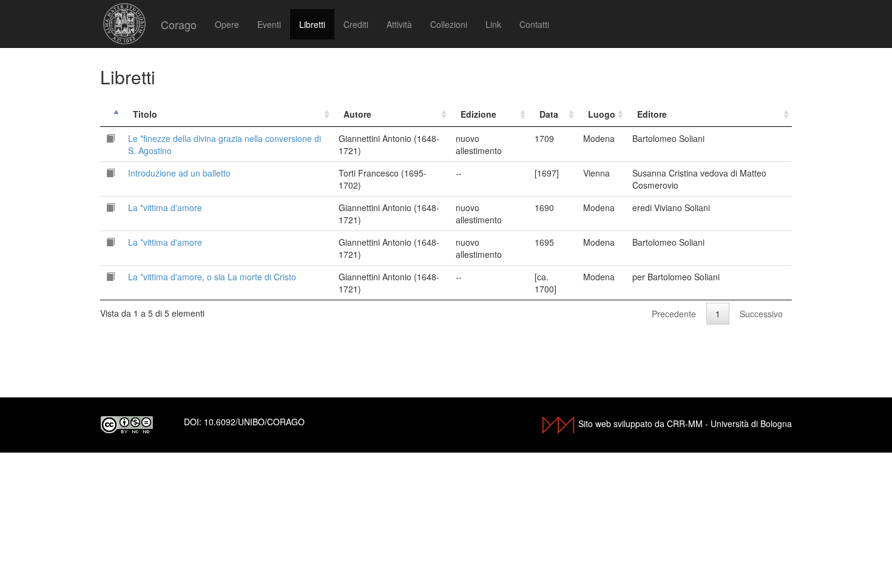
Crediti (355, 24)
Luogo (601, 114)
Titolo (145, 114)
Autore (357, 114)
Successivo (761, 314)
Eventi (269, 24)
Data (548, 114)
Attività (399, 24)
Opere (227, 24)
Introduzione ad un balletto (179, 173)
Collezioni (448, 24)
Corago (179, 24)
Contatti (534, 24)
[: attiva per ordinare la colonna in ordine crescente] (111, 114)
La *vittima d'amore (165, 207)
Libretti (312, 24)
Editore (652, 114)
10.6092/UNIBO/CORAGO (254, 422)
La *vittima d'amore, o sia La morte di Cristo (212, 277)
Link (493, 24)
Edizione (478, 114)
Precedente (674, 314)
